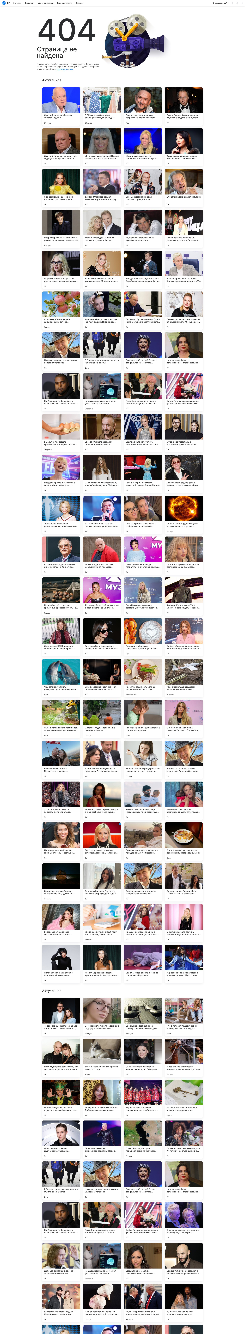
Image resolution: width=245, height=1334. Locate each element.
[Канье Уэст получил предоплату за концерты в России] (184, 1046)
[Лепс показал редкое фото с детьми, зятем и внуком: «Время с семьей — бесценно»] (184, 474)
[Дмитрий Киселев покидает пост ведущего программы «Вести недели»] (61, 147)
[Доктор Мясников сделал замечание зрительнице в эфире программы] (102, 188)
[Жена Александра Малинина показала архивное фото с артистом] (102, 229)
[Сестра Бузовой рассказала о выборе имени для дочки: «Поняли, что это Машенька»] (143, 515)
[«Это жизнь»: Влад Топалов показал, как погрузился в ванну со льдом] (102, 515)
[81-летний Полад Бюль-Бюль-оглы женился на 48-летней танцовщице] (61, 556)
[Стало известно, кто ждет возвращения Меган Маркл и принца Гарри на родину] (102, 1005)
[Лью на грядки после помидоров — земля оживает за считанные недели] (61, 719)
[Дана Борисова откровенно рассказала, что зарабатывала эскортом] (184, 229)
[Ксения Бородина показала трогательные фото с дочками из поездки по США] (102, 964)
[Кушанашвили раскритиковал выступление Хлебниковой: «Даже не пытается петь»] (184, 147)
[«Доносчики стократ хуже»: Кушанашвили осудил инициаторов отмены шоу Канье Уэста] (143, 229)
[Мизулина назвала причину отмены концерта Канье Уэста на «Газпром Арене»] (184, 923)
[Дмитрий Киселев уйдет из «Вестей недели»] (61, 106)
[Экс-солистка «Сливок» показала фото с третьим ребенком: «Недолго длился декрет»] (61, 801)
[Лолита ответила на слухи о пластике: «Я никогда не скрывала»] (61, 964)
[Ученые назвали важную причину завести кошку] (102, 1221)
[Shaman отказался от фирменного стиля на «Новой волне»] (102, 1303)
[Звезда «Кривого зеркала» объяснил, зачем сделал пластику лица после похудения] (102, 433)
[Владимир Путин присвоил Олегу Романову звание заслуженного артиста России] (143, 310)
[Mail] (4, 3)
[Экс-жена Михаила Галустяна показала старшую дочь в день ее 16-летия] (102, 882)
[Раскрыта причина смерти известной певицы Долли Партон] (143, 474)
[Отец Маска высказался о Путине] (184, 188)
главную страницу (64, 69)
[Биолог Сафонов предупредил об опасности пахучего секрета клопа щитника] (143, 760)
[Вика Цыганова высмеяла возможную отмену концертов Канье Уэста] (143, 596)
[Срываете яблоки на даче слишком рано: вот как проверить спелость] (61, 310)
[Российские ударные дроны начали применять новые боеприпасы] (184, 678)
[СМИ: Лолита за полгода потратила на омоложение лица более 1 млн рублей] (143, 556)
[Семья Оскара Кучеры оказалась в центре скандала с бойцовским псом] (184, 106)
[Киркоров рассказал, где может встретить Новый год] (61, 1086)
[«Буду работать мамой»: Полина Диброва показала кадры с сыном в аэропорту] (102, 1262)
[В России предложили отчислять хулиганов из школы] (102, 351)
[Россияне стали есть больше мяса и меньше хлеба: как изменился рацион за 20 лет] (143, 678)
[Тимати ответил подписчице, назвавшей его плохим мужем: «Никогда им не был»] (143, 801)
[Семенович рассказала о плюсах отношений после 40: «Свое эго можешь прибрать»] (184, 310)
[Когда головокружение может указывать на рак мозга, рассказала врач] (102, 392)
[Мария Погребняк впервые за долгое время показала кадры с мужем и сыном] (61, 270)
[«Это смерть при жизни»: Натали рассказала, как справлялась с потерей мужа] (102, 147)
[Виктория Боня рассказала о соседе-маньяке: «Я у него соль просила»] (102, 637)
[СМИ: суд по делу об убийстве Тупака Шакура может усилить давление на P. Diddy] (184, 1127)
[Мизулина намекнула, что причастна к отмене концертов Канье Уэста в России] (143, 147)
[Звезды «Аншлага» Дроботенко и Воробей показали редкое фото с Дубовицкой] (143, 270)
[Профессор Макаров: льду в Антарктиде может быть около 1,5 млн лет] (143, 1086)
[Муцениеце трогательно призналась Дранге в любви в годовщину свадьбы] (184, 433)
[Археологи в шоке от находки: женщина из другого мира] (184, 1262)
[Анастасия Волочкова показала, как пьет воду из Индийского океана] (102, 310)
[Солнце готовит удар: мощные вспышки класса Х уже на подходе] (184, 515)
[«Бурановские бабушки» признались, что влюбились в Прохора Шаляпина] (143, 1262)
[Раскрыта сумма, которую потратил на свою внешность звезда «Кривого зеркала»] (143, 106)
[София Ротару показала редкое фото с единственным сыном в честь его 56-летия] (184, 392)
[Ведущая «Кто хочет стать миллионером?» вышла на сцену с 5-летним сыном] (143, 433)
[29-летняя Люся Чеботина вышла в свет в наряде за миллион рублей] (102, 596)
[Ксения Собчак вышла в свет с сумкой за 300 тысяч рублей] (184, 1005)
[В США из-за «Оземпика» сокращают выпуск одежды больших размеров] (102, 106)
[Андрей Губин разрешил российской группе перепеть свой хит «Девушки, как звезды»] (102, 1046)
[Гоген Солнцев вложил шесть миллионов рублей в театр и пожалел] (143, 392)
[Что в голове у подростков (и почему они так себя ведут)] (184, 1180)
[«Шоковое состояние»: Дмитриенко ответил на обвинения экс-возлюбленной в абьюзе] (61, 1303)
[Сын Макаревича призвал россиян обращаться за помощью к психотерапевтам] (143, 188)
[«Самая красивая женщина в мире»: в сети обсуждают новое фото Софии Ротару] (143, 923)
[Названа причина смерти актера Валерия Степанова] (61, 351)
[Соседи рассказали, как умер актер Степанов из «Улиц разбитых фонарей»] (143, 882)
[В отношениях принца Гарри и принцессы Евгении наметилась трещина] (102, 760)
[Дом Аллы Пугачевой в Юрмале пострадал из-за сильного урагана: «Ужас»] (184, 556)
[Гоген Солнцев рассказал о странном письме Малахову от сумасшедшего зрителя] (61, 1262)
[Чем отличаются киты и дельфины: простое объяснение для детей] (61, 678)
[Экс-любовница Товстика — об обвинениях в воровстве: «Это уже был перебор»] (102, 678)
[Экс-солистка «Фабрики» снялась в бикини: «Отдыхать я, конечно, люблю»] (184, 719)
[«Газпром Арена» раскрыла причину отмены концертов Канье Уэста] (184, 1086)
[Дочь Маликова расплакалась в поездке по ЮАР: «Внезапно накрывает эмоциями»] (143, 841)
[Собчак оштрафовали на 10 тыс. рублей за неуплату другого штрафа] (143, 1046)
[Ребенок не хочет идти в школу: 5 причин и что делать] (143, 719)
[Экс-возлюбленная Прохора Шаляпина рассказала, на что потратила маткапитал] (61, 188)
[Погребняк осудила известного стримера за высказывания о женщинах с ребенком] (61, 1005)
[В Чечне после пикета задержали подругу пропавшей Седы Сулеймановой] (102, 1180)
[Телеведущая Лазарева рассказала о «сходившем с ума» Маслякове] (61, 515)
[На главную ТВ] (8, 3)
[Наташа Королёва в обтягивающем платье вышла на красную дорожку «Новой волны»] (184, 351)
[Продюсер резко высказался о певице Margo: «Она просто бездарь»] (61, 474)
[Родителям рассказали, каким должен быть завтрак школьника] (184, 841)
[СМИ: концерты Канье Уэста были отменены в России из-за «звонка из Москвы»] (61, 392)
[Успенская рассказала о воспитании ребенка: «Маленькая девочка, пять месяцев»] (143, 1127)
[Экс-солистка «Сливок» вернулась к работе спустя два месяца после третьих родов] (184, 801)
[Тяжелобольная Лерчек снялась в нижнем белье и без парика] (102, 801)
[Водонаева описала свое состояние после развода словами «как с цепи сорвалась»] (61, 923)
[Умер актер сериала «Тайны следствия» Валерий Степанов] (184, 760)
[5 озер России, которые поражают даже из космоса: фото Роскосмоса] (143, 1303)
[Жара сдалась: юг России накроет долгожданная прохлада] (184, 1221)
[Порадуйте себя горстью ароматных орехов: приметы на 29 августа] (61, 596)
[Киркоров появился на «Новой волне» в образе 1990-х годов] (184, 964)
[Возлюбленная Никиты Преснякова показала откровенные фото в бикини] (61, 760)
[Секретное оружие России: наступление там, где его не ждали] (61, 882)
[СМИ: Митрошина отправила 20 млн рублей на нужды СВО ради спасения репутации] (102, 474)
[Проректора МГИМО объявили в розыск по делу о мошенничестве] (61, 229)
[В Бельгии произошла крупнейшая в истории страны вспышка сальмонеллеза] (61, 433)
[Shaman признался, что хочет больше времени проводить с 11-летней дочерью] (184, 270)
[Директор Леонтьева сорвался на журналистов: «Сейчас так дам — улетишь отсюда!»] (61, 1046)
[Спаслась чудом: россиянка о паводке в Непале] (102, 719)
